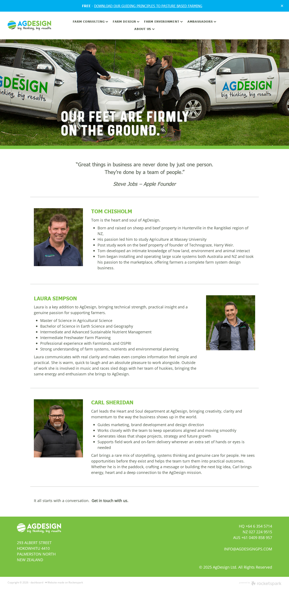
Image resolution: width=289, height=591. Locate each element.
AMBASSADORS (200, 21)
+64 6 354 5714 (259, 526)
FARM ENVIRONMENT (162, 21)
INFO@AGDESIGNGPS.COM (248, 549)
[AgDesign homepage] (35, 25)
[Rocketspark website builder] (260, 584)
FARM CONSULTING (89, 21)
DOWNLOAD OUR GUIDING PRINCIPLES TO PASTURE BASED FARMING (148, 6)
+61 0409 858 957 (256, 537)
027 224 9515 (260, 532)
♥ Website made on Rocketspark (64, 582)
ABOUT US (143, 29)
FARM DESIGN (125, 21)
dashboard (36, 582)
